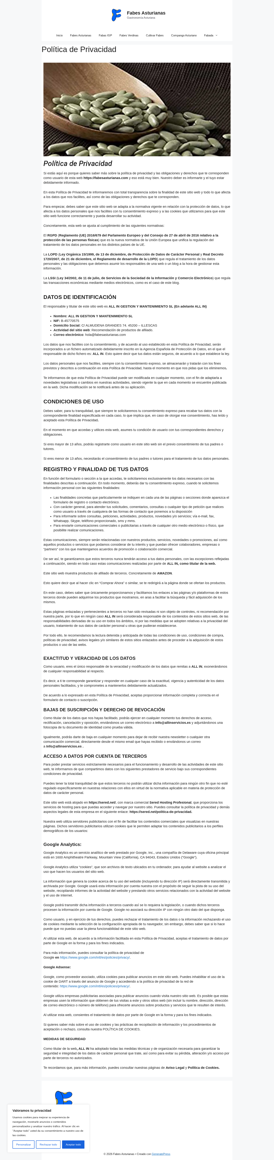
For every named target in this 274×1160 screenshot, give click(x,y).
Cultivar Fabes (155, 35)
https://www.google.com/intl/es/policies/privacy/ (95, 957)
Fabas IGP (105, 35)
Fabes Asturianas (146, 12)
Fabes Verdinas (128, 35)
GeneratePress (161, 1154)
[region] (48, 1128)
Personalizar (23, 1144)
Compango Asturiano (184, 35)
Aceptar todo (73, 1144)
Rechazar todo (48, 1144)
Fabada (208, 35)
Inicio (59, 35)
